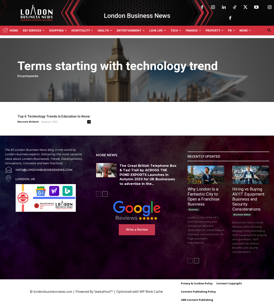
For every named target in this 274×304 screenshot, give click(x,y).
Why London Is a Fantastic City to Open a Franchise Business (203, 197)
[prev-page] (98, 194)
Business (193, 209)
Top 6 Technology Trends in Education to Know (53, 116)
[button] (269, 30)
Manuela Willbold (28, 121)
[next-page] (105, 194)
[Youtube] (256, 7)
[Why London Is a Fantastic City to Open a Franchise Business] (206, 175)
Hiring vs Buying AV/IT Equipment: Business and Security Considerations (248, 199)
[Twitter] (245, 7)
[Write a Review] (137, 210)
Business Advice (241, 214)
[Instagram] (213, 7)
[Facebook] (202, 7)
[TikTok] (234, 7)
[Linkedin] (223, 7)
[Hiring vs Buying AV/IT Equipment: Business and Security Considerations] (250, 175)
